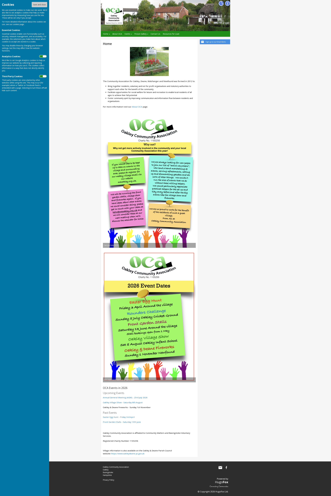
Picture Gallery (140, 34)
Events (127, 34)
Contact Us (155, 34)
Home (105, 34)
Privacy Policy (108, 480)
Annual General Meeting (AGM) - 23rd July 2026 (125, 397)
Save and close (39, 4)
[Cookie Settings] (221, 3)
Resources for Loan (171, 34)
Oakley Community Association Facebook (226, 467)
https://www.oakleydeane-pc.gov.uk (127, 453)
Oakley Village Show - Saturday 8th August (123, 402)
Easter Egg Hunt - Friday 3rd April (119, 417)
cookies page (18, 24)
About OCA (117, 34)
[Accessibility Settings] (227, 3)
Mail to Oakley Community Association (220, 467)
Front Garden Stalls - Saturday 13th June (122, 422)
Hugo (221, 482)
